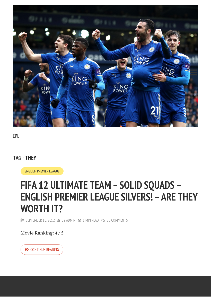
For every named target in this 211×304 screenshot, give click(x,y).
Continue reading (44, 249)
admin (70, 220)
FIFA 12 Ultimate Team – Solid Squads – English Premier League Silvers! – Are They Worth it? (109, 196)
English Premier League (42, 171)
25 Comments (117, 220)
